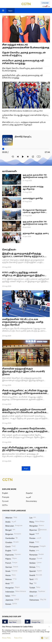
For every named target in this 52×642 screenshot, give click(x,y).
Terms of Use (18, 638)
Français (5, 497)
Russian (35, 558)
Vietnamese (37, 599)
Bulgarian (13, 534)
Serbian (35, 562)
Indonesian (15, 591)
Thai (33, 583)
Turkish (34, 587)
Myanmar (38, 529)
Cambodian (11, 538)
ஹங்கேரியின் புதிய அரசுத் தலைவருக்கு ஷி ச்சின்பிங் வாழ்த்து (22, 76)
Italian (10, 595)
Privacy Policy (6, 638)
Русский (5, 501)
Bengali (10, 529)
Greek (11, 570)
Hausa (10, 575)
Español (29, 493)
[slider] (3, 149)
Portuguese (37, 546)
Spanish (35, 570)
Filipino (11, 558)
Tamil (33, 579)
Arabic (10, 521)
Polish (34, 542)
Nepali (34, 534)
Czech (10, 546)
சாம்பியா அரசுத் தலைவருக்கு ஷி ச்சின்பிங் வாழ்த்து (23, 62)
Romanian (36, 554)
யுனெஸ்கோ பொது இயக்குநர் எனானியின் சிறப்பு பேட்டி (25, 116)
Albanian (11, 517)
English (5, 493)
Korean (11, 603)
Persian (35, 538)
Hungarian (12, 587)
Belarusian (13, 525)
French (11, 562)
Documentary (31, 501)
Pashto (34, 550)
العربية (28, 497)
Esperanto (13, 554)
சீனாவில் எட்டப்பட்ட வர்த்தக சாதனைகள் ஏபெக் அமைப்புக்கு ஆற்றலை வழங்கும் (24, 123)
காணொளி (9, 171)
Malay (37, 521)
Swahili (35, 575)
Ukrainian (37, 591)
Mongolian (36, 525)
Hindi (9, 583)
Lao (32, 517)
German (11, 566)
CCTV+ (5, 505)
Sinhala (34, 566)
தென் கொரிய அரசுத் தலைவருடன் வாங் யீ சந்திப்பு (24, 54)
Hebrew (11, 579)
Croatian (12, 542)
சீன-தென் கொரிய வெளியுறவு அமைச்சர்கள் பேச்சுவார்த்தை (22, 69)
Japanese (12, 599)
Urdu (33, 595)
